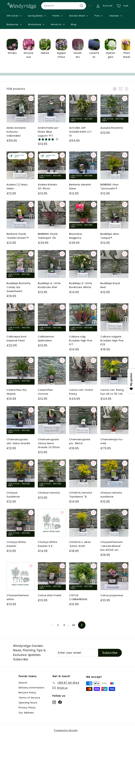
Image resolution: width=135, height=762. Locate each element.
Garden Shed (77, 15)
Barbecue (13, 24)
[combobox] (63, 5)
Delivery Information (31, 687)
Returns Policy (27, 692)
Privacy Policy (27, 707)
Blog (73, 24)
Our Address (26, 712)
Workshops (35, 24)
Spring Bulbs (35, 15)
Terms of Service (29, 697)
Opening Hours (28, 702)
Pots (97, 15)
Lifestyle (114, 15)
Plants (56, 15)
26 (73, 625)
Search (23, 682)
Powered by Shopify (66, 730)
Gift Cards (13, 15)
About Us (56, 24)
